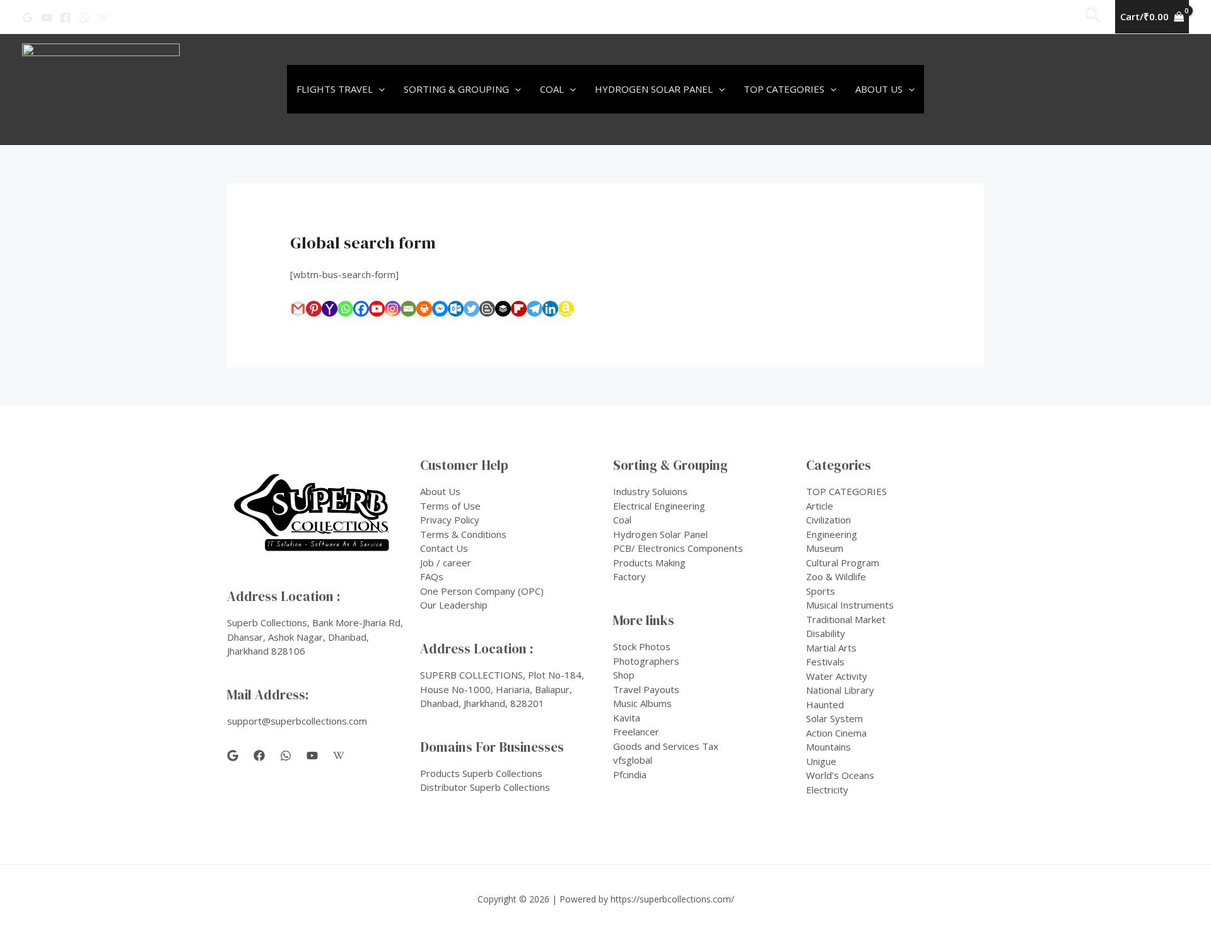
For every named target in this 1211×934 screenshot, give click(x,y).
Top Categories (784, 89)
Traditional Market (846, 619)
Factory (629, 576)
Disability (825, 633)
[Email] (408, 309)
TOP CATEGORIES (846, 491)
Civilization (828, 519)
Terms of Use (450, 505)
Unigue (821, 761)
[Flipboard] (519, 309)
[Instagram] (393, 309)
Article (819, 505)
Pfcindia (629, 774)
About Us (879, 89)
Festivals (825, 661)
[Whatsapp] (345, 309)
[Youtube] (377, 309)
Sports (820, 591)
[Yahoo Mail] (329, 309)
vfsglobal (632, 760)
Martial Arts (831, 647)
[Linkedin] (550, 309)
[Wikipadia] (103, 17)
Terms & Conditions (463, 534)
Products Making (649, 562)
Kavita (626, 717)
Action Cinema (836, 733)
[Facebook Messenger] (440, 309)
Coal (552, 89)
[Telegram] (534, 309)
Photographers (646, 661)
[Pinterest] (314, 309)
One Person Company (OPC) (482, 591)
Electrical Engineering (659, 505)
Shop (624, 674)
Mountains (828, 746)
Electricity (827, 789)
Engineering (831, 534)
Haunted (825, 704)
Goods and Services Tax (665, 746)
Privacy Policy (449, 519)
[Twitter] (471, 309)
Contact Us (444, 548)
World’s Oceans (840, 775)
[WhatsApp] (84, 17)
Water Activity (836, 676)
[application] (379, 89)
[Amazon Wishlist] (566, 309)
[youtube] (312, 755)
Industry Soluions (650, 491)
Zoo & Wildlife (836, 576)
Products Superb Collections (481, 773)
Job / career (445, 562)
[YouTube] (46, 17)
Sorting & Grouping (456, 89)
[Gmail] (298, 309)
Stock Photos (641, 646)
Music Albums (642, 703)
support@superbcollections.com (297, 721)
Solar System (834, 718)
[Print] (424, 309)
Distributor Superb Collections (485, 787)
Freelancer (636, 731)
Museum (824, 548)
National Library (840, 690)
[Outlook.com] (456, 309)
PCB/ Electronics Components (678, 548)
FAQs (431, 576)
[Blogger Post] (487, 309)
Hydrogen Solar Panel (654, 89)
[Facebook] (65, 17)
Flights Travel (334, 89)
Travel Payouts (646, 689)
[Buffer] (503, 309)
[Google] (27, 17)
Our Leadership (454, 604)
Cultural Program (842, 562)
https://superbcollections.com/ (672, 899)
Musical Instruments (850, 604)
